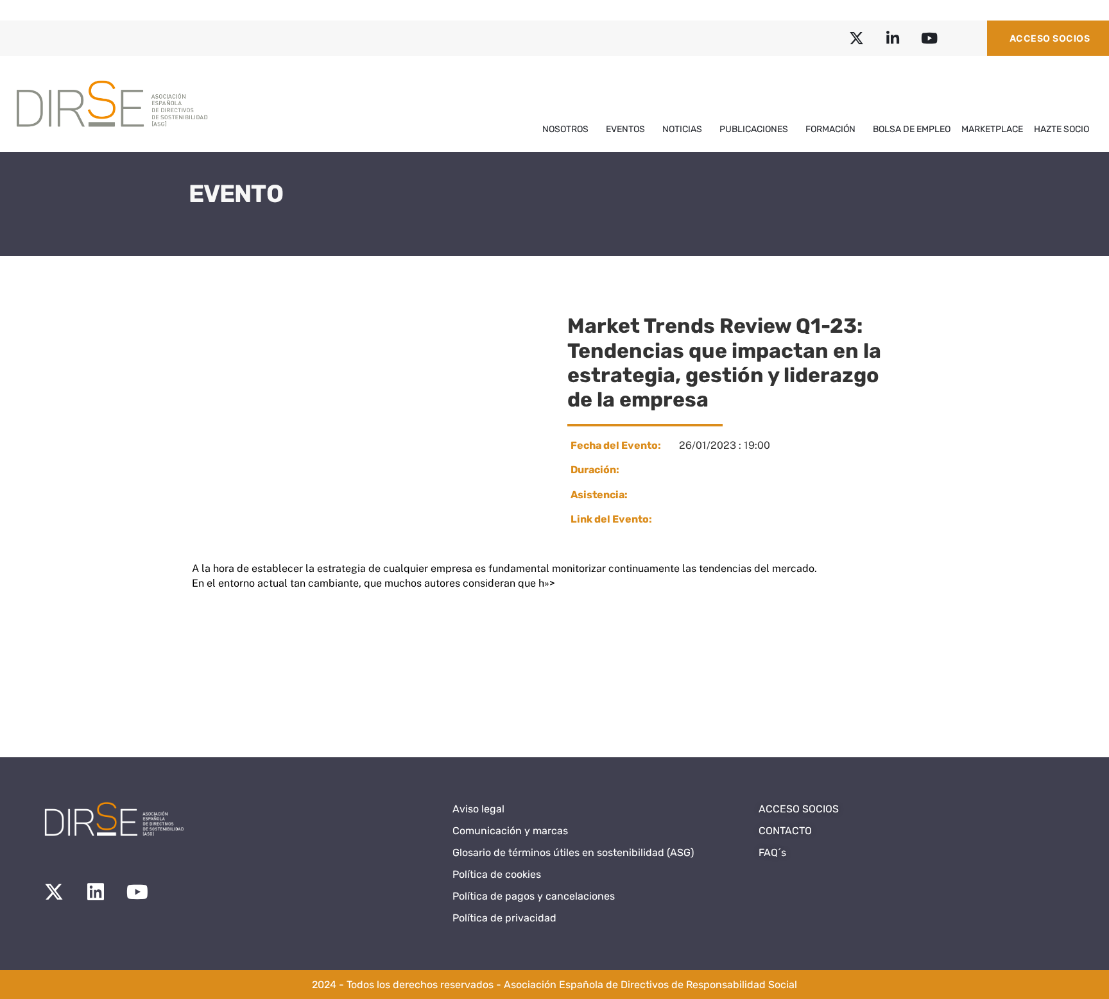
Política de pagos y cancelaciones (533, 896)
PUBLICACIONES (753, 129)
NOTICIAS (682, 129)
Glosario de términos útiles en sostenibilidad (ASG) (573, 852)
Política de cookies (496, 874)
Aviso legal (478, 809)
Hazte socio (1061, 129)
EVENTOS (625, 129)
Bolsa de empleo (911, 129)
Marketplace (992, 129)
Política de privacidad (504, 918)
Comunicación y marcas (510, 831)
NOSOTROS (565, 129)
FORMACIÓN (830, 129)
